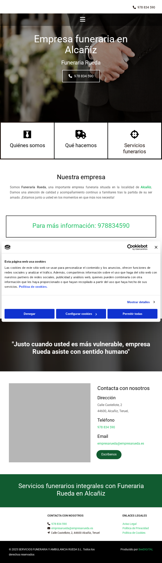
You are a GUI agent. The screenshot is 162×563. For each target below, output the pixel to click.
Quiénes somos (27, 145)
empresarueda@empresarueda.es (120, 443)
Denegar (29, 313)
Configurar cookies (79, 313)
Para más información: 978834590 (81, 225)
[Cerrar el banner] (156, 247)
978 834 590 (146, 7)
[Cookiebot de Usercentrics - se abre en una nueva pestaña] (130, 247)
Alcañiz (146, 187)
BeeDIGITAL (145, 549)
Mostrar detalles (138, 302)
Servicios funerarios (134, 148)
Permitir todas (132, 313)
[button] (81, 76)
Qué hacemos (81, 145)
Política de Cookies (133, 532)
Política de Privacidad (135, 528)
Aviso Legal (129, 523)
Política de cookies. (33, 286)
